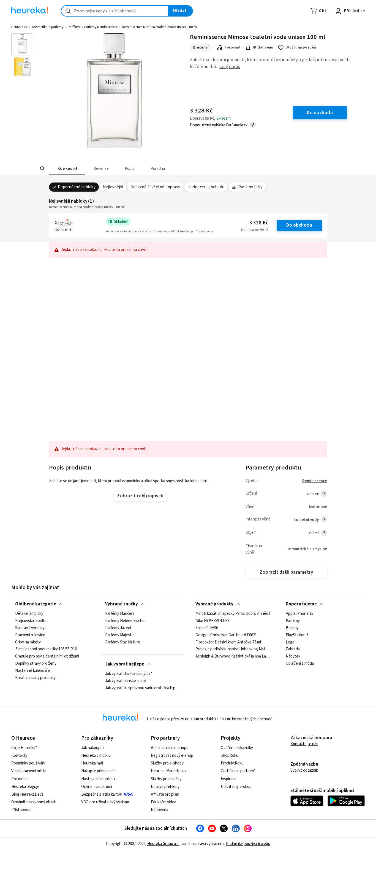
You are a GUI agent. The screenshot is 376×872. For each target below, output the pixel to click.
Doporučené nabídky (77, 187)
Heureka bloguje (25, 787)
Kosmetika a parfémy (47, 27)
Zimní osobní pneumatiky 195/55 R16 (46, 649)
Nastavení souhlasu (98, 779)
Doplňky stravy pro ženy (35, 663)
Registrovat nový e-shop (172, 755)
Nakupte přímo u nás (98, 771)
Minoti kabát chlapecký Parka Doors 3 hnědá (232, 613)
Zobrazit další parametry (286, 572)
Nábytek (293, 656)
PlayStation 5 (297, 635)
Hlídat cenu (263, 47)
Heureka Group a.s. (163, 844)
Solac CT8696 (206, 628)
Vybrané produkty (214, 604)
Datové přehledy (165, 787)
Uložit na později (300, 47)
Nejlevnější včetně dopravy (155, 187)
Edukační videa (163, 802)
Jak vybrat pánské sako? (125, 681)
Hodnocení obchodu (205, 187)
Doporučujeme (301, 604)
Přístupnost (21, 810)
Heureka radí (92, 763)
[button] (67, 169)
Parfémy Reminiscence (101, 27)
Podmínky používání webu (248, 844)
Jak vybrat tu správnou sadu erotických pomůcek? (142, 688)
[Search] (42, 168)
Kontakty (19, 755)
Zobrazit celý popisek (140, 496)
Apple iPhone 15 (299, 613)
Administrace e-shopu (170, 748)
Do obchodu (299, 225)
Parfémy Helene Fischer (125, 621)
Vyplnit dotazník (304, 770)
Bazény (292, 628)
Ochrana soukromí (96, 787)
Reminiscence (314, 481)
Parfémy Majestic (119, 635)
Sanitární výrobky (30, 628)
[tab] (67, 168)
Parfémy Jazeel (118, 628)
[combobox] (114, 11)
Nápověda (159, 810)
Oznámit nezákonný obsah (33, 802)
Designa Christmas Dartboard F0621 (226, 635)
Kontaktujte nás (304, 744)
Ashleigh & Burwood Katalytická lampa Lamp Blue (233, 656)
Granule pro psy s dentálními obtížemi (47, 656)
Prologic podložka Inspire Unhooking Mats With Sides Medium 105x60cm (233, 649)
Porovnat (232, 47)
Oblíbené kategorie (35, 604)
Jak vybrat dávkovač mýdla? (128, 674)
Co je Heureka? (24, 748)
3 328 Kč (258, 223)
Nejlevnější (113, 187)
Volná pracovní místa (28, 771)
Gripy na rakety (28, 642)
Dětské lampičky (29, 613)
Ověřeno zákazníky (237, 748)
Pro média (19, 779)
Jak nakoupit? (93, 748)
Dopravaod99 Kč (254, 229)
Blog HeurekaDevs (27, 794)
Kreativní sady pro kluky (35, 678)
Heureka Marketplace (169, 771)
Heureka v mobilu (96, 755)
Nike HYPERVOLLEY (212, 621)
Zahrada (293, 649)
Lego (290, 642)
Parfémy (74, 27)
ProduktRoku (232, 763)
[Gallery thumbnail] (22, 44)
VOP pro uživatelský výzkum (105, 802)
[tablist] (147, 168)
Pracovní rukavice (30, 635)
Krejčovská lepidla (30, 621)
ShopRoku (229, 755)
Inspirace (228, 779)
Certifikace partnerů (238, 771)
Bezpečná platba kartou (101, 794)
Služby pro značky (166, 779)
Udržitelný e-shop (236, 787)
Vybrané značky (121, 604)
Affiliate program (165, 794)
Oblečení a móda (300, 663)
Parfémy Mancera (120, 613)
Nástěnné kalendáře (32, 671)
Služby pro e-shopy (167, 763)
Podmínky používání (28, 763)
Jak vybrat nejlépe (124, 664)
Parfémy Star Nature (122, 642)
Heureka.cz (19, 27)
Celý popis (229, 66)
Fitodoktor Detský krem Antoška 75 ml (228, 642)
